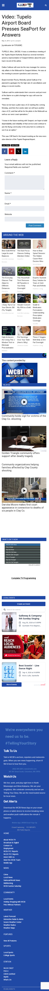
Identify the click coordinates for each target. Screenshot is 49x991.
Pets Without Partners (12, 904)
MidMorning (8, 883)
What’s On (7, 979)
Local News (5, 145)
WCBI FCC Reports (11, 851)
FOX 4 (6, 971)
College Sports (9, 955)
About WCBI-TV (10, 840)
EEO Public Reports (23, 830)
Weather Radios (10, 925)
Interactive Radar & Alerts (13, 919)
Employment (8, 848)
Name (8, 193)
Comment (10, 173)
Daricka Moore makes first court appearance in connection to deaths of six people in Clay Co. (23, 507)
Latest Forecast (10, 916)
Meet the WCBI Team (12, 860)
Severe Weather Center (12, 922)
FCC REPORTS (31, 827)
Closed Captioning (18, 827)
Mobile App (16, 823)
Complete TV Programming (23, 578)
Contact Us (8, 845)
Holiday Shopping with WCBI (14, 902)
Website (8, 214)
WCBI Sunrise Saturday (12, 886)
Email (8, 203)
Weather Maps (9, 928)
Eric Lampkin (16, 41)
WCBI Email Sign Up (29, 823)
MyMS (6, 977)
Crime (6, 874)
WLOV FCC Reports (11, 854)
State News (15, 145)
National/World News (12, 880)
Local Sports (8, 952)
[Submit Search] (46, 5)
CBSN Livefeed (9, 974)
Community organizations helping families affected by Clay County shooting (20, 467)
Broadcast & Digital (11, 842)
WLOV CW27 (8, 968)
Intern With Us (9, 857)
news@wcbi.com (30, 769)
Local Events (8, 899)
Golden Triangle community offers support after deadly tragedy (21, 455)
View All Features (10, 941)
